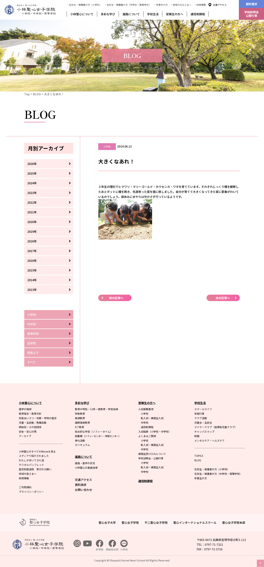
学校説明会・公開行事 (150, 458)
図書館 (98, 436)
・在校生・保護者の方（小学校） (84, 4)
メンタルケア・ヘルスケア (209, 440)
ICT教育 (79, 427)
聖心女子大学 (107, 522)
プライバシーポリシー (31, 491)
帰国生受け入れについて (152, 454)
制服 (196, 436)
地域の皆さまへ (27, 473)
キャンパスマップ (204, 431)
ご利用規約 (25, 487)
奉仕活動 (80, 440)
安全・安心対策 (27, 431)
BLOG (37, 94)
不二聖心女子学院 (156, 522)
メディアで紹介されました (34, 456)
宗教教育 (80, 413)
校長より (33, 352)
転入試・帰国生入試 (152, 418)
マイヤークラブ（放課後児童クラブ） (215, 427)
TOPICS (198, 456)
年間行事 (199, 413)
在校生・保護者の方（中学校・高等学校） (218, 473)
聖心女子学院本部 (233, 522)
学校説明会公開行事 (251, 14)
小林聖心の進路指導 (86, 467)
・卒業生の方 (161, 4)
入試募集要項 (145, 409)
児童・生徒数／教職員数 (33, 422)
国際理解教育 (82, 422)
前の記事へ (116, 298)
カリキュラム (82, 445)
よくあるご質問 (147, 436)
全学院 (31, 343)
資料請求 (251, 4)
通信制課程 (198, 14)
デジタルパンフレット (31, 465)
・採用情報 (200, 4)
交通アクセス (220, 4)
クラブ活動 (200, 418)
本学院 (99, 549)
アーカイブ (25, 436)
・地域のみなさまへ (180, 4)
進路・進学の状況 (85, 463)
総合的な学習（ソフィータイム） (94, 431)
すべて (31, 362)
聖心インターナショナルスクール (194, 522)
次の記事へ (223, 298)
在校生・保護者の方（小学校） (212, 469)
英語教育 (80, 418)
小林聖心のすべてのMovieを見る (37, 451)
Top (27, 94)
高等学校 (33, 333)
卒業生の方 (200, 478)
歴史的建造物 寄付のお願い (35, 469)
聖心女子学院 (130, 522)
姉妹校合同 (112, 549)
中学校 (31, 324)
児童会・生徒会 (203, 422)
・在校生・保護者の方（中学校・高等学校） (127, 4)
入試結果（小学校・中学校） (154, 431)
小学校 (31, 314)
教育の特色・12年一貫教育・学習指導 (96, 409)
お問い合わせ (83, 490)
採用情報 (24, 478)
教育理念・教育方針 (30, 413)
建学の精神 (25, 409)
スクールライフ (203, 409)
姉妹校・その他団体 (30, 427)
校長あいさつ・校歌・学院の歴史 (38, 418)
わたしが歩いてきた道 (31, 460)
